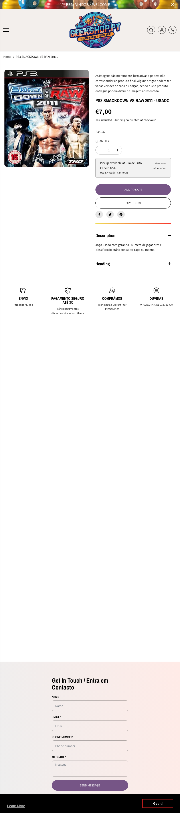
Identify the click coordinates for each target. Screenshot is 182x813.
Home (7, 56)
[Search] (151, 30)
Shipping (119, 120)
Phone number (62, 737)
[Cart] (172, 30)
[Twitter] (110, 214)
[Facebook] (99, 214)
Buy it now (133, 203)
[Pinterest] (121, 214)
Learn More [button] (16, 806)
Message (59, 757)
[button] (6, 30)
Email (56, 717)
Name (55, 697)
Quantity (102, 141)
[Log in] (162, 30)
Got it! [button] (158, 803)
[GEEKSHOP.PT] (90, 30)
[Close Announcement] (172, 4)
